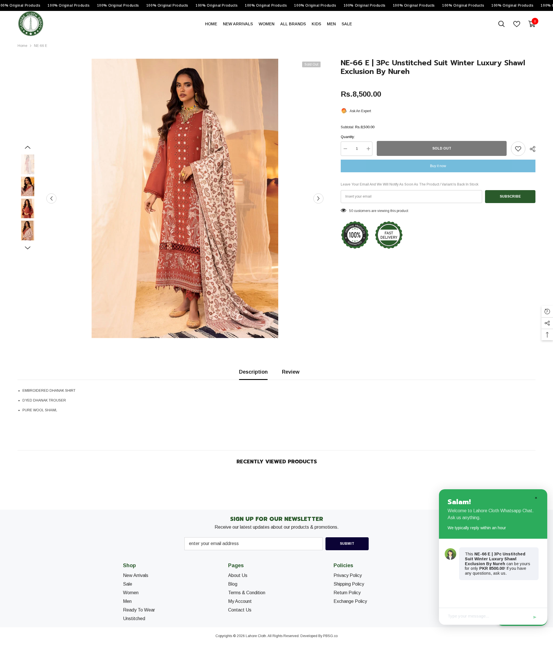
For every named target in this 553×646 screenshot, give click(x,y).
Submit (347, 544)
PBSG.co (330, 636)
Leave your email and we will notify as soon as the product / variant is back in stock (409, 184)
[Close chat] (536, 497)
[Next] (318, 198)
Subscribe (510, 196)
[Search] (501, 24)
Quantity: (348, 137)
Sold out (441, 148)
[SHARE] (530, 149)
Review (291, 372)
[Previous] (51, 198)
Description (253, 372)
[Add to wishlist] (518, 149)
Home (22, 46)
